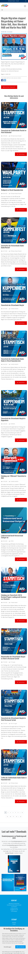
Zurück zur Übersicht (9, 87)
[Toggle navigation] (25, 6)
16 (10, 816)
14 (22, 812)
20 (20, 816)
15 (7, 816)
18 (16, 816)
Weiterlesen (21, 154)
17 (13, 816)
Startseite (14, 922)
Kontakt (14, 924)
